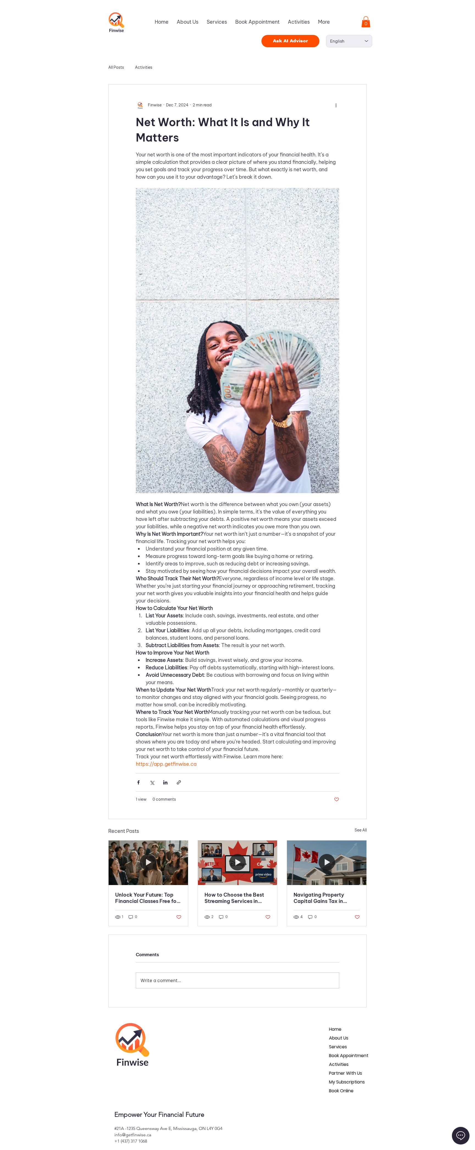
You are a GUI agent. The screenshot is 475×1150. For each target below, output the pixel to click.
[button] (366, 21)
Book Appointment (348, 1055)
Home (335, 1029)
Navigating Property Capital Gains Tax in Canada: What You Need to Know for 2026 (324, 898)
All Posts (116, 67)
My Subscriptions (347, 1082)
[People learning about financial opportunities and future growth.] (148, 863)
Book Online (341, 1091)
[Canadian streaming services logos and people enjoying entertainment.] (237, 863)
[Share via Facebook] (138, 782)
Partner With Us (345, 1073)
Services (338, 1047)
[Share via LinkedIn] (165, 782)
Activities (143, 67)
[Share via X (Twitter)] (151, 782)
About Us (338, 1038)
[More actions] (336, 105)
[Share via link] (178, 782)
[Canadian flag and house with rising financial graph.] (326, 863)
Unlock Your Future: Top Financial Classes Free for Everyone (146, 898)
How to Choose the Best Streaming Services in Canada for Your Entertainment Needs (234, 898)
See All (361, 830)
